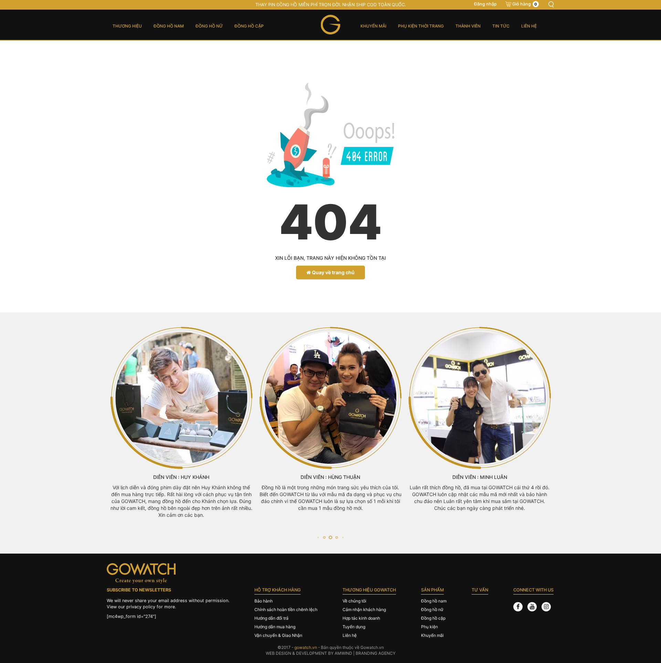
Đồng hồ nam (169, 26)
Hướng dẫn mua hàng (274, 626)
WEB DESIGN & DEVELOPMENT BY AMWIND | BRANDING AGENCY (331, 653)
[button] (317, 537)
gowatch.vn (305, 647)
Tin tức (501, 26)
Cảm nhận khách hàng (364, 609)
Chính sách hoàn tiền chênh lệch (285, 609)
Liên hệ (529, 26)
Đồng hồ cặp (249, 26)
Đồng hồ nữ (209, 26)
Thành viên (468, 26)
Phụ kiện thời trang (421, 26)
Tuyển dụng (354, 626)
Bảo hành (263, 600)
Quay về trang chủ (333, 272)
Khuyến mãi (373, 26)
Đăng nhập (485, 4)
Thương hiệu (127, 26)
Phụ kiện (429, 626)
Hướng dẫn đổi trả (271, 618)
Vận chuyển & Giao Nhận (278, 635)
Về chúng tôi (354, 600)
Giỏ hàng (524, 4)
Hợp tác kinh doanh (361, 618)
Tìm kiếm (550, 4)
